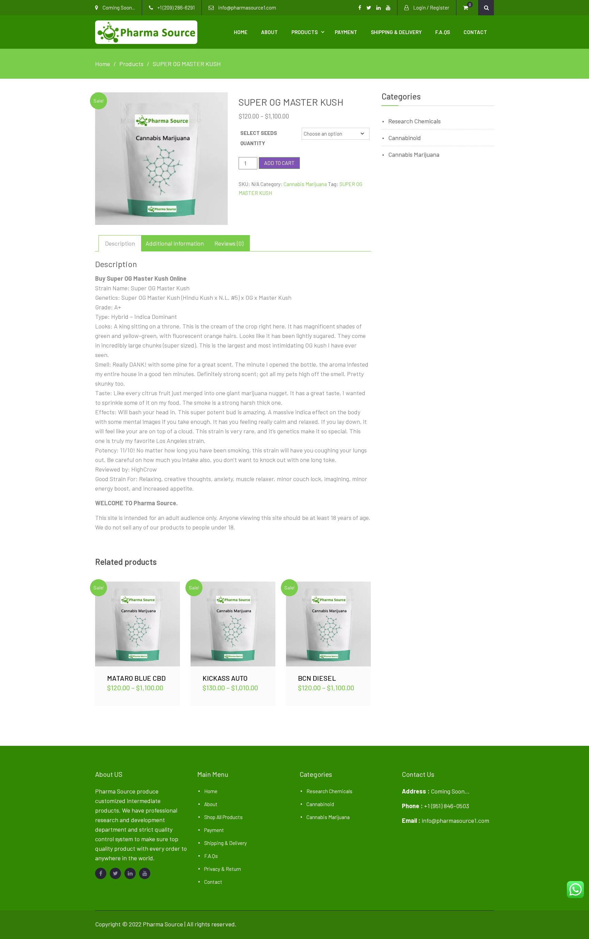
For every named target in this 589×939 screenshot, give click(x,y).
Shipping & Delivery (396, 32)
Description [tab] (120, 243)
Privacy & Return (222, 869)
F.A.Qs (442, 32)
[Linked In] (130, 873)
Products (304, 32)
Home (240, 32)
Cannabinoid (404, 137)
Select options (137, 624)
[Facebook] (100, 873)
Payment (346, 32)
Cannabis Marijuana (305, 184)
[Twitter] (115, 873)
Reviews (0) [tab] (228, 243)
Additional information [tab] (175, 243)
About (269, 32)
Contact (475, 32)
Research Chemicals (414, 121)
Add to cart (279, 163)
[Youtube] (144, 873)
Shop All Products (223, 817)
